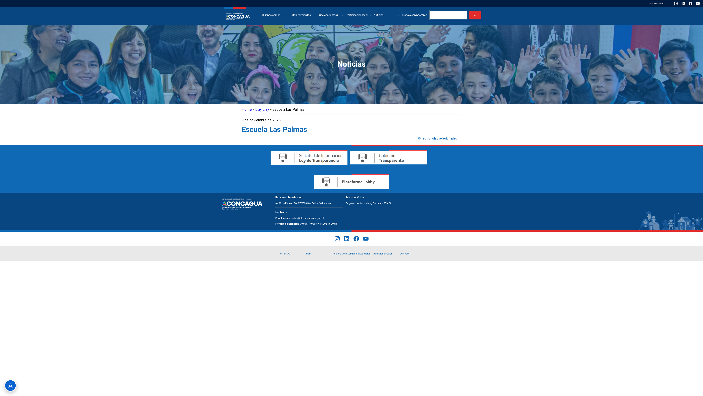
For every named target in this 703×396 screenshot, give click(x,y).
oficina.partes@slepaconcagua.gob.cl (303, 218)
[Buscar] (475, 15)
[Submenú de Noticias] (398, 15)
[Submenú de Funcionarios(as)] (342, 15)
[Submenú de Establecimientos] (315, 15)
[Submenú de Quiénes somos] (287, 15)
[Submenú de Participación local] (370, 15)
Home (247, 109)
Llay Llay (262, 109)
